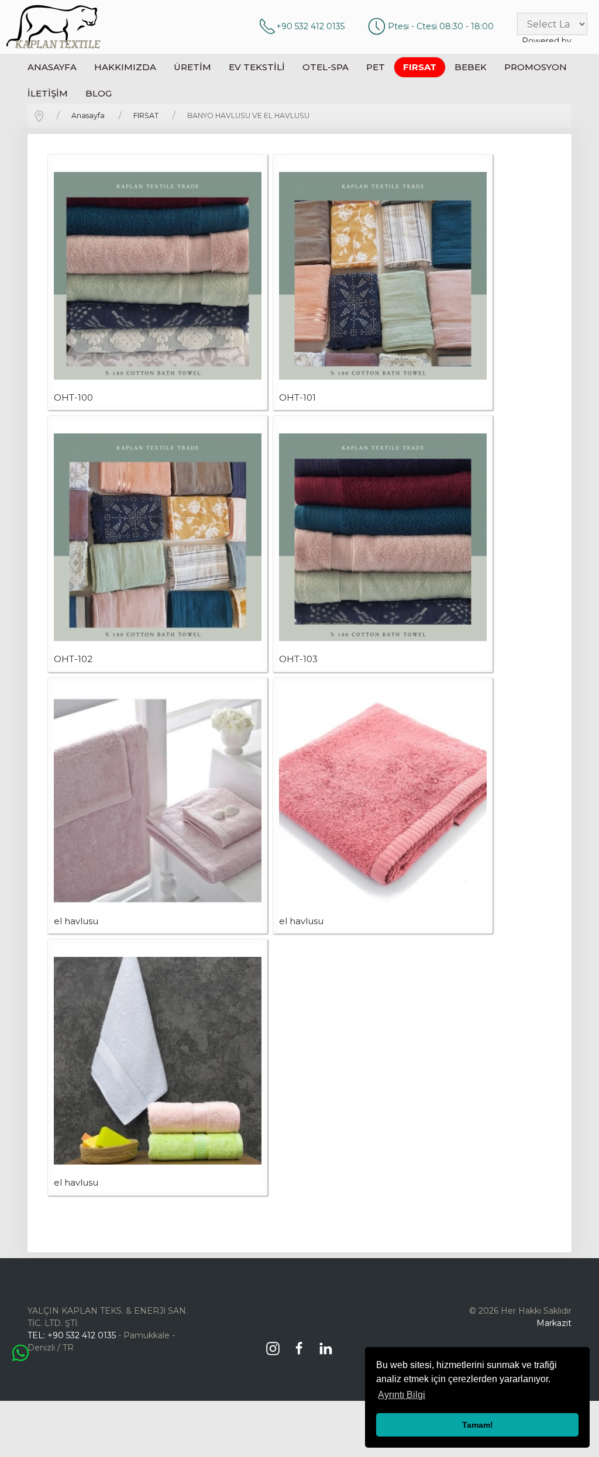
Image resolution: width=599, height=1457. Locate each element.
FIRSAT (419, 67)
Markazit (554, 1323)
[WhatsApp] (20, 1352)
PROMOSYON (535, 67)
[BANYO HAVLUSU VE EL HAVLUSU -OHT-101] (383, 276)
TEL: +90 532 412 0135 (71, 1335)
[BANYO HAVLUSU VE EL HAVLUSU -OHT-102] (157, 537)
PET (375, 67)
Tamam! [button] (477, 1425)
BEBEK (471, 67)
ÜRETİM (192, 67)
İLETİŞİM (47, 93)
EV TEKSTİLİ (257, 67)
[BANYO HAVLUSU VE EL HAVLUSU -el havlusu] (157, 799)
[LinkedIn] (328, 1344)
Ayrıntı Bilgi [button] (401, 1395)
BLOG (98, 93)
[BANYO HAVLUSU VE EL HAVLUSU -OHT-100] (157, 276)
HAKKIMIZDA (125, 67)
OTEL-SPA (325, 67)
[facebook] (302, 1344)
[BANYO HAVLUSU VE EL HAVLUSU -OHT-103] (383, 537)
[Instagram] (276, 1344)
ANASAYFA (52, 67)
